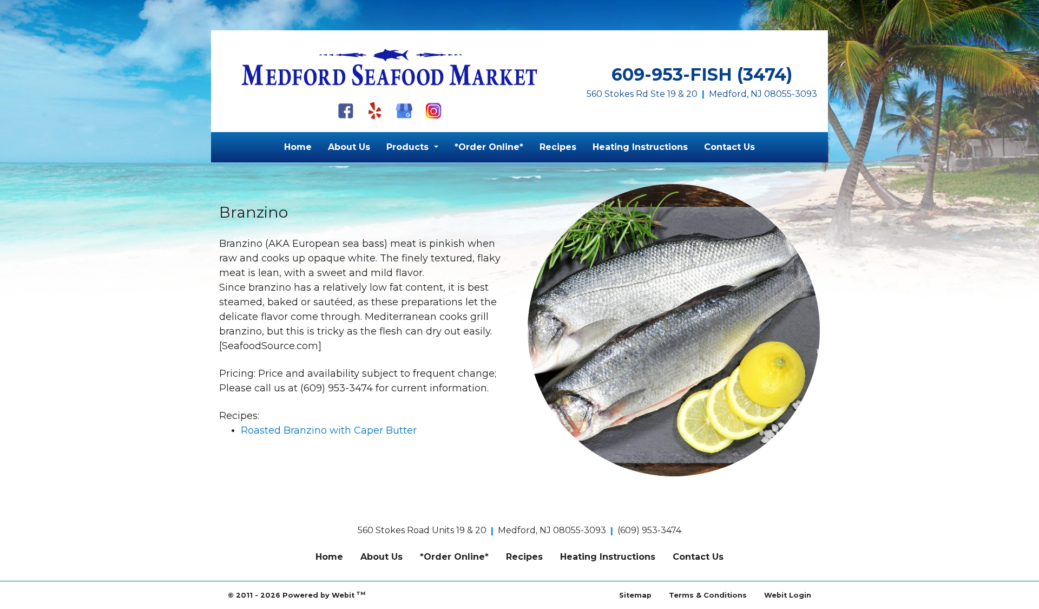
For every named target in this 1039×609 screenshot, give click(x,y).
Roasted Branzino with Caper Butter (329, 430)
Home (298, 147)
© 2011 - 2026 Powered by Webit (296, 594)
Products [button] (408, 147)
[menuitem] (298, 147)
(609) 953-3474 (649, 530)
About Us (349, 147)
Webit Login (787, 595)
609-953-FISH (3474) (701, 74)
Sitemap (635, 595)
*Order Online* (489, 147)
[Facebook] (345, 110)
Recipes (558, 147)
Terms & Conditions (708, 595)
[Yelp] (375, 110)
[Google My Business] (404, 110)
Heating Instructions (640, 147)
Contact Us (729, 147)
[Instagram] (433, 110)
